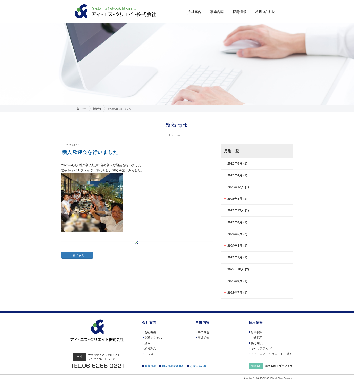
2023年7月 (237, 292)
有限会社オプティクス (279, 366)
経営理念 (150, 348)
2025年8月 (237, 198)
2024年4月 (237, 245)
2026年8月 (237, 163)
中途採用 (257, 337)
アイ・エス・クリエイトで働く (271, 353)
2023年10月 (238, 269)
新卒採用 (257, 332)
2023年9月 (237, 281)
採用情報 (239, 11)
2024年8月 (237, 222)
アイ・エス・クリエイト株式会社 (116, 11)
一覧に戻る (77, 255)
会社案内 (194, 11)
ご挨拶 (148, 353)
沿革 (147, 343)
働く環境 (257, 343)
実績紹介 (204, 337)
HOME (84, 108)
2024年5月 (237, 234)
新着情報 (97, 108)
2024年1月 (237, 257)
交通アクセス (153, 337)
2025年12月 (238, 187)
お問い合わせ (265, 11)
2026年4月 (237, 175)
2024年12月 (238, 210)
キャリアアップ (261, 348)
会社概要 (150, 332)
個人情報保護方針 (173, 366)
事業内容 (217, 11)
